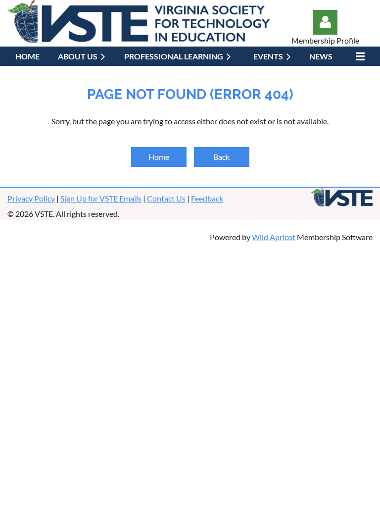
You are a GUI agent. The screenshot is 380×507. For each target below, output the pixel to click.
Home (158, 156)
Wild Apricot (273, 237)
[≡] (358, 56)
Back (221, 156)
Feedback (207, 198)
